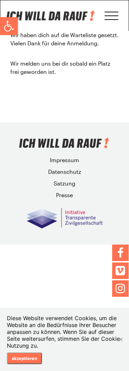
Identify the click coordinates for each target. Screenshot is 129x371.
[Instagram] (120, 288)
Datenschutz (64, 171)
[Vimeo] (120, 270)
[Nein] (120, 339)
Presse (64, 195)
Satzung (64, 183)
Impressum (64, 160)
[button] (9, 26)
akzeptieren (24, 358)
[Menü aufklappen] (111, 15)
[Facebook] (120, 253)
